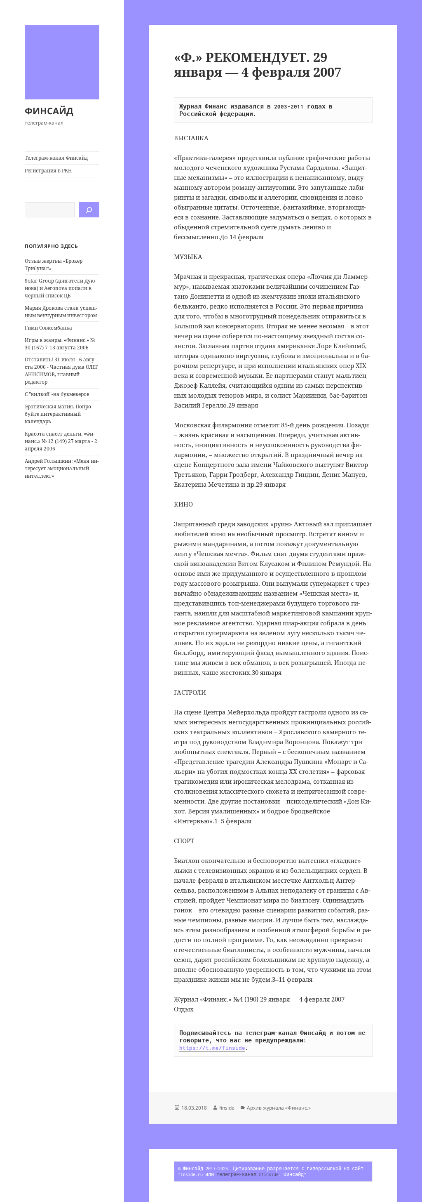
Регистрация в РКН (48, 170)
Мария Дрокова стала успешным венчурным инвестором (61, 311)
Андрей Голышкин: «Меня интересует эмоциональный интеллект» (62, 468)
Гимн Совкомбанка (48, 327)
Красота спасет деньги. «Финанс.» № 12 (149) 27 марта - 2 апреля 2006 (61, 441)
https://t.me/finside (212, 1047)
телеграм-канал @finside (247, 1174)
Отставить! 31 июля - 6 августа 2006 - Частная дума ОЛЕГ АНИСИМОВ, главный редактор (61, 370)
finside (226, 1107)
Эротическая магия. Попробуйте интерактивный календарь (59, 414)
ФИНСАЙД (49, 110)
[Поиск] (89, 209)
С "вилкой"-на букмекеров (57, 394)
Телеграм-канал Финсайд (56, 157)
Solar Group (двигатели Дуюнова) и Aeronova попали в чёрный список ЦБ (60, 288)
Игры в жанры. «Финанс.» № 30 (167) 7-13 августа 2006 (60, 344)
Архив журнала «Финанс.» (279, 1107)
